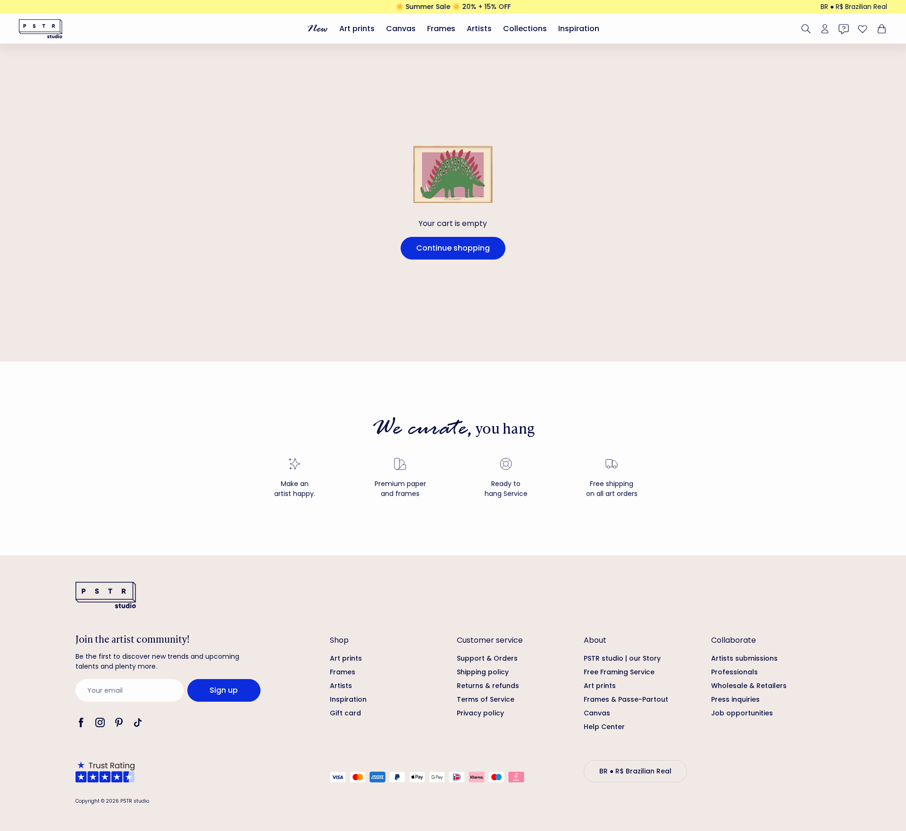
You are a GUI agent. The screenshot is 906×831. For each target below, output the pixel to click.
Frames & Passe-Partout (626, 699)
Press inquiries (735, 699)
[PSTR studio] (40, 28)
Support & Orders (487, 658)
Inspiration (578, 28)
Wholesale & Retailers (749, 685)
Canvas (401, 28)
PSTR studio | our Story (622, 658)
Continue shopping (453, 248)
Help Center (604, 726)
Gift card (345, 713)
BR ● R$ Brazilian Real (854, 6)
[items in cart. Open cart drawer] (880, 28)
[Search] (806, 28)
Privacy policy (480, 713)
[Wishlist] (862, 28)
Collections (525, 28)
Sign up (224, 690)
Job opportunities (742, 713)
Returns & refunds (488, 685)
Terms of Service (485, 699)
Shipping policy (483, 672)
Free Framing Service (619, 672)
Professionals (734, 672)
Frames (441, 28)
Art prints (357, 28)
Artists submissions (744, 658)
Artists (479, 28)
